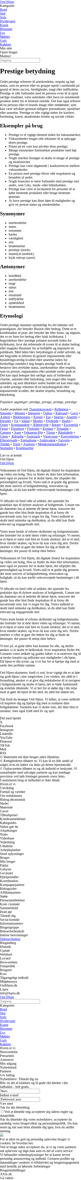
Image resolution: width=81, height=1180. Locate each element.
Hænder (5, 421)
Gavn (74, 413)
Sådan (25, 421)
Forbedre (33, 428)
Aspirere (29, 444)
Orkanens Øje (33, 432)
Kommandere (20, 425)
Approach (33, 436)
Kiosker (48, 428)
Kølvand (61, 413)
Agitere (5, 417)
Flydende (52, 421)
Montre (38, 421)
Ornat (4, 428)
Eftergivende (8, 440)
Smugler (5, 413)
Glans (4, 436)
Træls (16, 444)
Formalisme (29, 440)
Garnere (5, 432)
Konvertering (70, 436)
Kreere (38, 417)
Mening (19, 413)
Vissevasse (50, 436)
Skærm (59, 417)
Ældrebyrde (41, 425)
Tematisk (62, 428)
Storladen (6, 448)
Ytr (16, 421)
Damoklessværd (40, 409)
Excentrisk (71, 425)
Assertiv (72, 417)
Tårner (50, 432)
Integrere (34, 413)
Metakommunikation (52, 444)
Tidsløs (5, 444)
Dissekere (17, 428)
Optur (4, 425)
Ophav (47, 413)
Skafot (66, 421)
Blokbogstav (21, 417)
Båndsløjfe (65, 432)
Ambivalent (47, 440)
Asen (17, 432)
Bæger (56, 425)
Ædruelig (17, 436)
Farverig (64, 440)
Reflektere (61, 409)
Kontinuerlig (24, 448)
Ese (48, 417)
